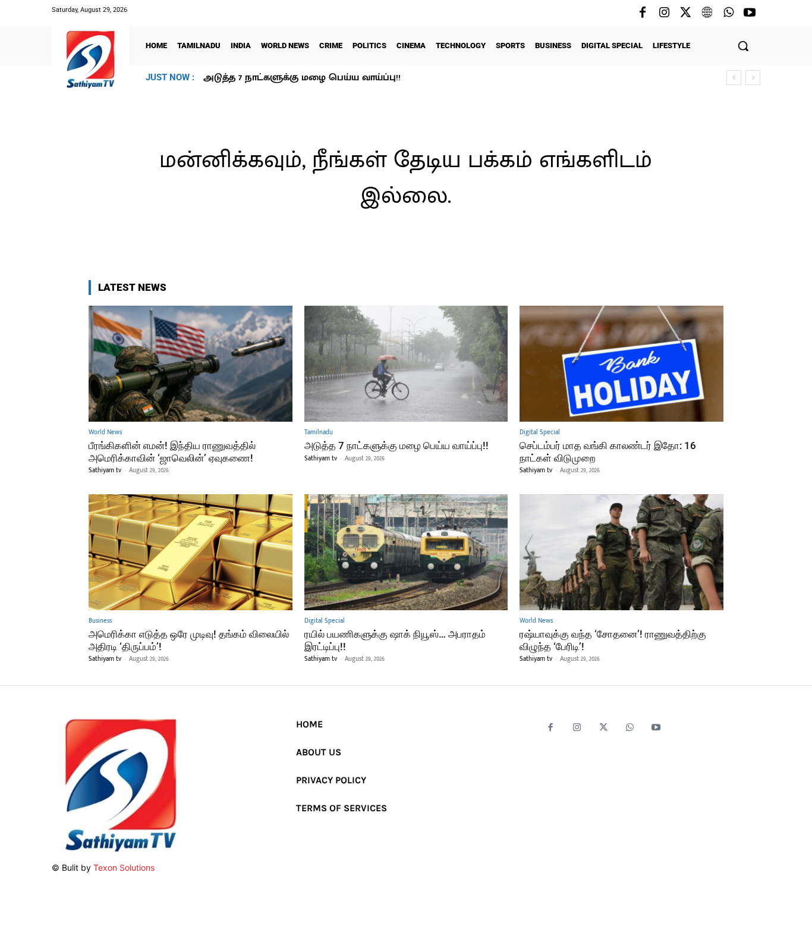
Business (100, 621)
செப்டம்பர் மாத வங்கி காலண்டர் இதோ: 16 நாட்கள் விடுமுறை (344, 78)
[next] (752, 77)
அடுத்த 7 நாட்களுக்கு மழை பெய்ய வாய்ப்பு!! (396, 445)
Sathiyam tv (105, 470)
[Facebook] (642, 13)
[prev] (733, 77)
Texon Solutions (124, 867)
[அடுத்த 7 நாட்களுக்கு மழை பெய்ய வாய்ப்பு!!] (406, 364)
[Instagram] (664, 13)
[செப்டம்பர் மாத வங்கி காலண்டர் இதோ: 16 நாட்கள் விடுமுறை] (621, 364)
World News (105, 432)
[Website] (706, 13)
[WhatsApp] (728, 13)
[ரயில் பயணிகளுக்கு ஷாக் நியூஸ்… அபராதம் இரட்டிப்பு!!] (406, 552)
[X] (685, 13)
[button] (743, 46)
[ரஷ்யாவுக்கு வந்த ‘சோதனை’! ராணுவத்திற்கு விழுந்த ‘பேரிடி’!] (621, 552)
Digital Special (540, 432)
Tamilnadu (318, 432)
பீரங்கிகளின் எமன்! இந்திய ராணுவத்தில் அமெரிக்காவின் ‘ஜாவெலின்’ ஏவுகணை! (172, 451)
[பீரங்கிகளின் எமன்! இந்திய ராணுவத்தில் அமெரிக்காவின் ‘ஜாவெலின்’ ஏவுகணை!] (190, 364)
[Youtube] (749, 13)
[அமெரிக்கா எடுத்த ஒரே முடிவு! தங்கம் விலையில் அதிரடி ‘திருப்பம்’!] (190, 552)
